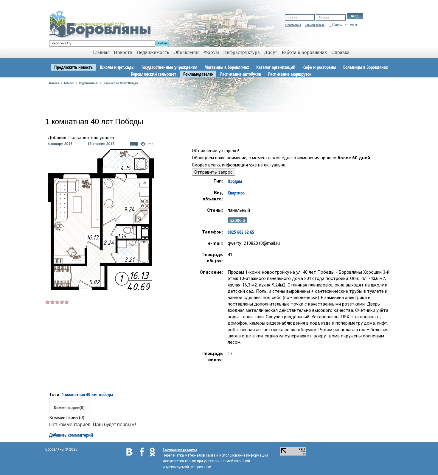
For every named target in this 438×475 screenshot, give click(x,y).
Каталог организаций (275, 67)
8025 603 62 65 (241, 232)
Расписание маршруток (289, 74)
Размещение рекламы (180, 449)
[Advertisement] (95, 347)
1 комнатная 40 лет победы (87, 394)
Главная (54, 83)
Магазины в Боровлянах (226, 67)
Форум (211, 52)
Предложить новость (73, 67)
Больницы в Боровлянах (365, 67)
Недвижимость (152, 52)
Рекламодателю (198, 74)
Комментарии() (69, 407)
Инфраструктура (241, 52)
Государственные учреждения (169, 67)
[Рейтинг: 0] (57, 301)
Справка (340, 52)
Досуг (270, 52)
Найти (162, 43)
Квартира (236, 193)
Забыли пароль (314, 25)
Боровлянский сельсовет (153, 74)
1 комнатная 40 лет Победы (120, 83)
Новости (123, 52)
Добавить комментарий (71, 435)
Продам (235, 181)
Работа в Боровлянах (304, 52)
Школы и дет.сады (117, 67)
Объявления (186, 52)
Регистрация (293, 25)
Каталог (69, 83)
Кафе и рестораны (319, 67)
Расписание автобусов (240, 74)
